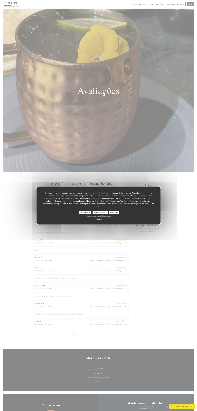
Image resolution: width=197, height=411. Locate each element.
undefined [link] (99, 219)
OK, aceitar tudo (85, 212)
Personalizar (114, 212)
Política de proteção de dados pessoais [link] (99, 216)
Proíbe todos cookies (100, 212)
